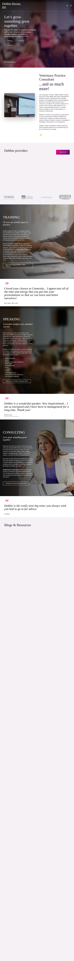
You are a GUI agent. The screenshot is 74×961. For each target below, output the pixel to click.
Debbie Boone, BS (11, 5)
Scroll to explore (11, 62)
